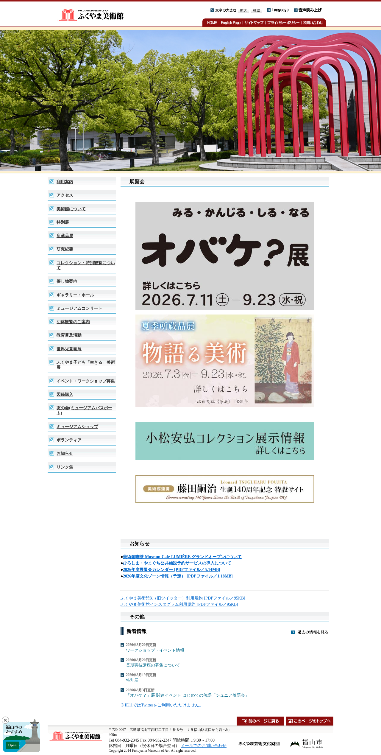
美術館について (71, 208)
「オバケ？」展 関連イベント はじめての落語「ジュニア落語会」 (187, 695)
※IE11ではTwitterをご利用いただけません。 (162, 705)
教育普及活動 (69, 335)
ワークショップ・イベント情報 (155, 650)
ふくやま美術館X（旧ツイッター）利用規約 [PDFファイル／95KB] (183, 598)
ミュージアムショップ (77, 426)
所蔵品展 (65, 235)
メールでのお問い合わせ (204, 745)
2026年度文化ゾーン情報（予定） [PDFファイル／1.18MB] (178, 576)
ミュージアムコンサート (79, 308)
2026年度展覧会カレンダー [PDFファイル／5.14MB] (171, 569)
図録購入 (65, 394)
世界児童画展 (69, 348)
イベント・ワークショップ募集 (86, 381)
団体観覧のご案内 (73, 321)
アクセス (65, 195)
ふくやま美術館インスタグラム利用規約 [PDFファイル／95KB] (179, 604)
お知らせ (65, 453)
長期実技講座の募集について (153, 665)
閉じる (5, 720)
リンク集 (65, 467)
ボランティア (69, 440)
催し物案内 (67, 281)
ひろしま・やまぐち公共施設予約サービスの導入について (177, 563)
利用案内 (65, 181)
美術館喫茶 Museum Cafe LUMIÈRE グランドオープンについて (182, 556)
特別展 (63, 222)
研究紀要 (65, 249)
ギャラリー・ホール (75, 294)
